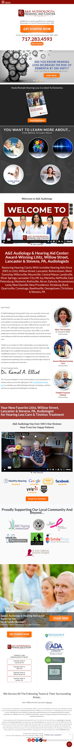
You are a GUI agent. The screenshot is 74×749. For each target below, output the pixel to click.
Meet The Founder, (63, 331)
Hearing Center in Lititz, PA (19, 667)
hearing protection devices (59, 714)
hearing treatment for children (31, 710)
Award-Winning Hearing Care (63, 363)
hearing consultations (37, 716)
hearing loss (18, 357)
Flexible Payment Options (63, 395)
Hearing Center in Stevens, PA (19, 679)
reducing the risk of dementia (19, 712)
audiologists (61, 720)
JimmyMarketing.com (41, 737)
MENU (8, 2)
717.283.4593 (37, 39)
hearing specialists (16, 722)
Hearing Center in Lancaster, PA (19, 661)
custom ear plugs (44, 714)
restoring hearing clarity (56, 712)
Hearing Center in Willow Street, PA (19, 673)
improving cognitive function (38, 712)
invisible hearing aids (32, 714)
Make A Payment (37, 44)
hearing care (16, 325)
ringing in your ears (32, 357)
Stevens (49, 702)
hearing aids (24, 351)
